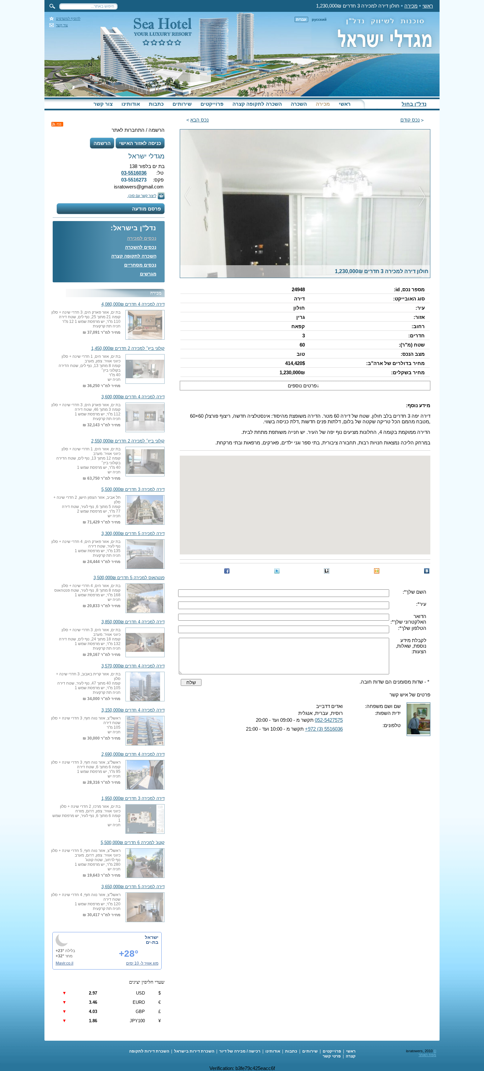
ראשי (427, 6)
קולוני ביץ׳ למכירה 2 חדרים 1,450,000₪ (128, 348)
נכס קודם (410, 120)
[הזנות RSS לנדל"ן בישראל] (57, 124)
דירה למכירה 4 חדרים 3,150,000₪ (133, 710)
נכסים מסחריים (140, 265)
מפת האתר (427, 1055)
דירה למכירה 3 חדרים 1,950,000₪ (133, 798)
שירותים (182, 104)
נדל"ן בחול (414, 104)
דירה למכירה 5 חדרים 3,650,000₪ (133, 887)
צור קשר (62, 25)
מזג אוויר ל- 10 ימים (142, 963)
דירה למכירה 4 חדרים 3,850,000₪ (133, 622)
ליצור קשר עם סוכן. (141, 196)
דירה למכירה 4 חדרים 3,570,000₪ (133, 666)
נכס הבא (199, 120)
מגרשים (148, 273)
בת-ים (152, 942)
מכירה (410, 6)
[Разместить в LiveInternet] (326, 571)
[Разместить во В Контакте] (426, 571)
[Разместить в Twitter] (277, 571)
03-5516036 (134, 173)
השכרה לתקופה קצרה (257, 104)
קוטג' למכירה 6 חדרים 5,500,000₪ (133, 842)
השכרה (299, 104)
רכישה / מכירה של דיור (239, 1051)
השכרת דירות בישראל (194, 1051)
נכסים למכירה (141, 238)
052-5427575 (329, 720)
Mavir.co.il (64, 963)
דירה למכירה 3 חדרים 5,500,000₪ (133, 489)
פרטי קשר (332, 1056)
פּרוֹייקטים (212, 104)
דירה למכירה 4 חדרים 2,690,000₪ (133, 754)
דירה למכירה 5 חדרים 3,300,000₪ (133, 533)
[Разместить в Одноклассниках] (376, 571)
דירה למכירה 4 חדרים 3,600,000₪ (133, 397)
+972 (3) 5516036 (324, 729)
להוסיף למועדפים (68, 18)
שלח (191, 682)
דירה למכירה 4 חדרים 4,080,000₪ (133, 304)
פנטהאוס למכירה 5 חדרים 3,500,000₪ (129, 578)
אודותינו (130, 104)
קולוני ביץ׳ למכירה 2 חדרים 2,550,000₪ (128, 441)
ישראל (151, 937)
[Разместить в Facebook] (226, 571)
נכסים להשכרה (140, 247)
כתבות (156, 104)
